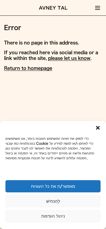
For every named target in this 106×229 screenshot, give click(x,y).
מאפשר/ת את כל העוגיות (53, 186)
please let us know (69, 58)
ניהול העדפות (53, 216)
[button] (98, 128)
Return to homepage (28, 68)
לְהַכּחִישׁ (53, 201)
